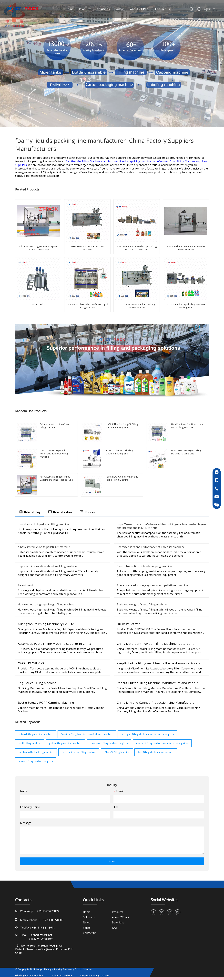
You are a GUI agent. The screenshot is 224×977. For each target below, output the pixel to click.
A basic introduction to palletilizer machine (44, 547)
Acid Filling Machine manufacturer (156, 752)
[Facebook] (153, 912)
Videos (120, 9)
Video (86, 928)
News (86, 922)
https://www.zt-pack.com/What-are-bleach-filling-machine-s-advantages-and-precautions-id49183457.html (161, 526)
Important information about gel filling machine (47, 566)
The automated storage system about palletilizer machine (152, 585)
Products (85, 9)
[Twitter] (161, 912)
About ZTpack (120, 917)
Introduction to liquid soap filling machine (43, 524)
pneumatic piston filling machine (79, 752)
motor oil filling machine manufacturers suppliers (162, 743)
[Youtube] (169, 912)
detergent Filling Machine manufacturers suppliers (147, 734)
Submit (112, 861)
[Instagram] (177, 912)
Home (69, 9)
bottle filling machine (30, 743)
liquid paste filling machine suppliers (109, 743)
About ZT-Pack (140, 9)
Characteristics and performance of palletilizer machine (151, 547)
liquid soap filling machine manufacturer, (144, 161)
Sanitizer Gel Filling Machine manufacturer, (92, 161)
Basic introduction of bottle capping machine (144, 566)
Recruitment (25, 585)
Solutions (103, 9)
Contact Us (162, 9)
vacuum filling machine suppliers (36, 761)
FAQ (114, 928)
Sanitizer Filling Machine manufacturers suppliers (86, 734)
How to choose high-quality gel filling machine (46, 604)
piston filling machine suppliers (65, 743)
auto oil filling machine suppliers (35, 734)
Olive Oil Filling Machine (116, 752)
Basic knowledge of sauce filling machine (142, 604)
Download (118, 922)
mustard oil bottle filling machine (36, 752)
